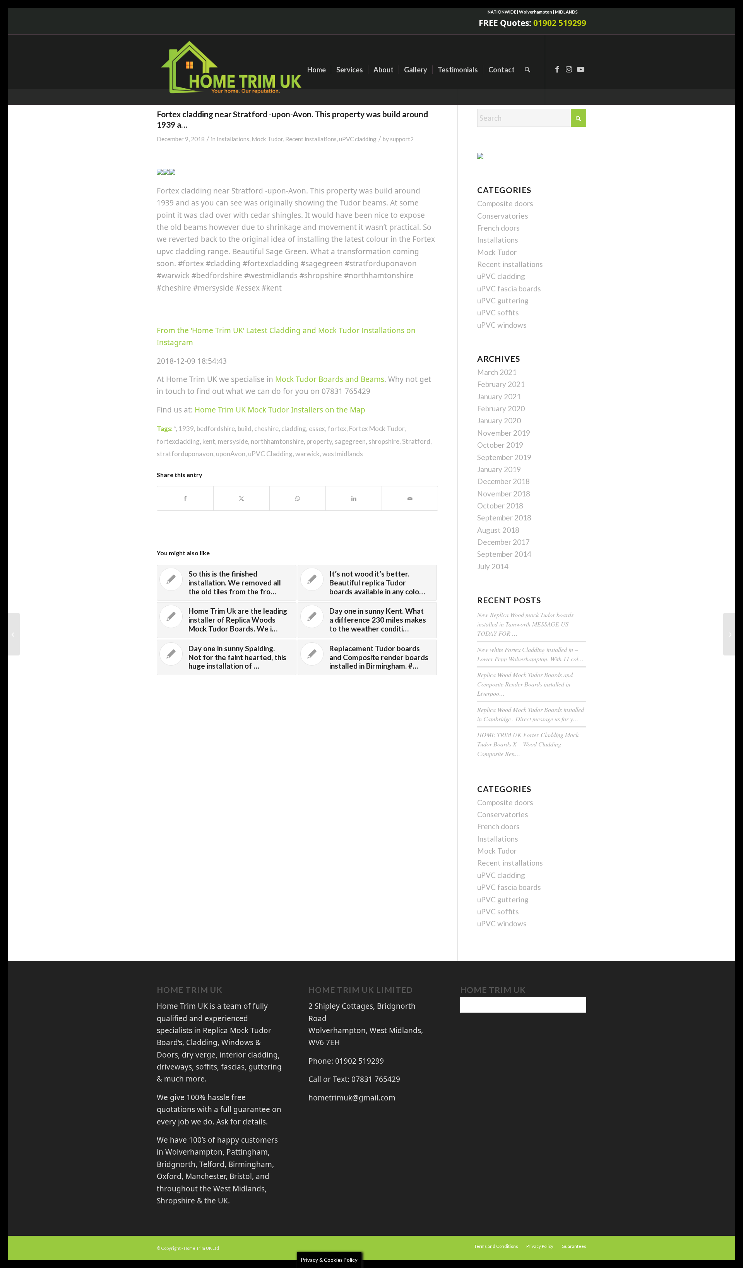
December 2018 (503, 481)
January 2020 (499, 420)
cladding (293, 428)
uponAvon (230, 454)
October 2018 (500, 505)
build (245, 428)
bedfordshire (216, 428)
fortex (337, 428)
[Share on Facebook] (185, 498)
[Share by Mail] (410, 498)
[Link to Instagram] (569, 69)
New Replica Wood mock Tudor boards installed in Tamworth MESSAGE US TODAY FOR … (525, 624)
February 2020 (501, 408)
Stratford (416, 441)
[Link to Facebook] (557, 69)
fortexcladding (178, 441)
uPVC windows (502, 324)
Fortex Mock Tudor (376, 428)
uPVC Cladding (270, 454)
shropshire (383, 441)
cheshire (266, 428)
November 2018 (503, 493)
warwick (307, 454)
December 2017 (503, 541)
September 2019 (504, 457)
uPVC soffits (498, 312)
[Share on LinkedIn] (354, 498)
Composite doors (505, 203)
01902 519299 (559, 22)
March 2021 (497, 372)
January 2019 (499, 469)
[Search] (527, 69)
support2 (402, 138)
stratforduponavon (185, 454)
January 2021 (499, 396)
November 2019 (503, 432)
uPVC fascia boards (509, 288)
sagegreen (350, 441)
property (319, 441)
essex (317, 428)
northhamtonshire (277, 441)
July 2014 (492, 566)
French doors (498, 227)
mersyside (233, 441)
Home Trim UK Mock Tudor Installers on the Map (280, 410)
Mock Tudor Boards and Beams (329, 379)
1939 (186, 428)
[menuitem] (316, 69)
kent (208, 441)
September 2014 (504, 553)
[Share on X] (241, 498)
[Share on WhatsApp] (297, 498)
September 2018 (504, 517)
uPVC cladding (358, 138)
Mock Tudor (267, 138)
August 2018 (498, 529)
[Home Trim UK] (232, 69)
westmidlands (342, 454)
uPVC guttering (503, 300)
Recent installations (311, 138)
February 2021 (501, 384)
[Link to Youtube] (580, 69)
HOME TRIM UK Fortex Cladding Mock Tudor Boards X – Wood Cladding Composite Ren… (528, 744)
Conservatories (502, 215)
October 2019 (500, 444)
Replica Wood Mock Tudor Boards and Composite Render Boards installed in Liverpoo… (525, 684)
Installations (233, 138)
